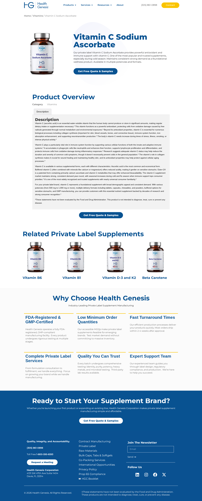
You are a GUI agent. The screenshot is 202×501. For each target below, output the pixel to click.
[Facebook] (155, 475)
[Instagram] (146, 475)
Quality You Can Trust (99, 356)
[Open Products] (75, 5)
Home (27, 16)
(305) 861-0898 (35, 448)
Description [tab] (43, 112)
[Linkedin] (137, 475)
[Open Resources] (111, 5)
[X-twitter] (164, 475)
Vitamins (38, 16)
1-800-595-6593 (44, 454)
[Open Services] (92, 5)
